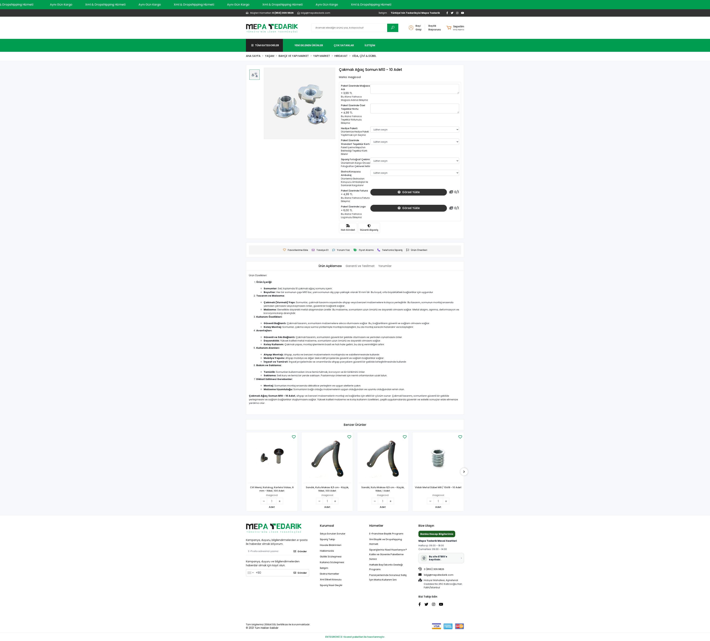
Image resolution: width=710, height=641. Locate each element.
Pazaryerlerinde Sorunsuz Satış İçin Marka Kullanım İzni (388, 577)
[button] (455, 28)
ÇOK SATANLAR (344, 45)
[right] (464, 472)
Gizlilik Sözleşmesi (331, 556)
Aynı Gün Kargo (61, 4)
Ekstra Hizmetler (329, 574)
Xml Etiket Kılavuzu (331, 579)
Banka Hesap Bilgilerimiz (436, 534)
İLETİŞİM (370, 45)
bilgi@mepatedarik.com (438, 575)
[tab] (330, 266)
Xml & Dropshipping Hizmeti (105, 4)
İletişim (383, 13)
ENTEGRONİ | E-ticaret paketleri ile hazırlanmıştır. (355, 637)
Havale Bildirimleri (330, 545)
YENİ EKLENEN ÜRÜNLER (309, 45)
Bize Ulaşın (426, 526)
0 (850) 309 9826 (433, 569)
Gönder (302, 551)
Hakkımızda (327, 551)
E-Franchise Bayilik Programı (386, 533)
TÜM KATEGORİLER (267, 45)
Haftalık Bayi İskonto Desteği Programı (386, 567)
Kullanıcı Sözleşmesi (332, 562)
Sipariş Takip (327, 539)
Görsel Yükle (410, 192)
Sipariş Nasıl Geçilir (331, 585)
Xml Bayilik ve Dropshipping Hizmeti (385, 542)
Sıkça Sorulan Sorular (332, 533)
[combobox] (250, 572)
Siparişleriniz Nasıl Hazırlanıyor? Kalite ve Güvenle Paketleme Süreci (388, 554)
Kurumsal (327, 526)
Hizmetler (376, 526)
